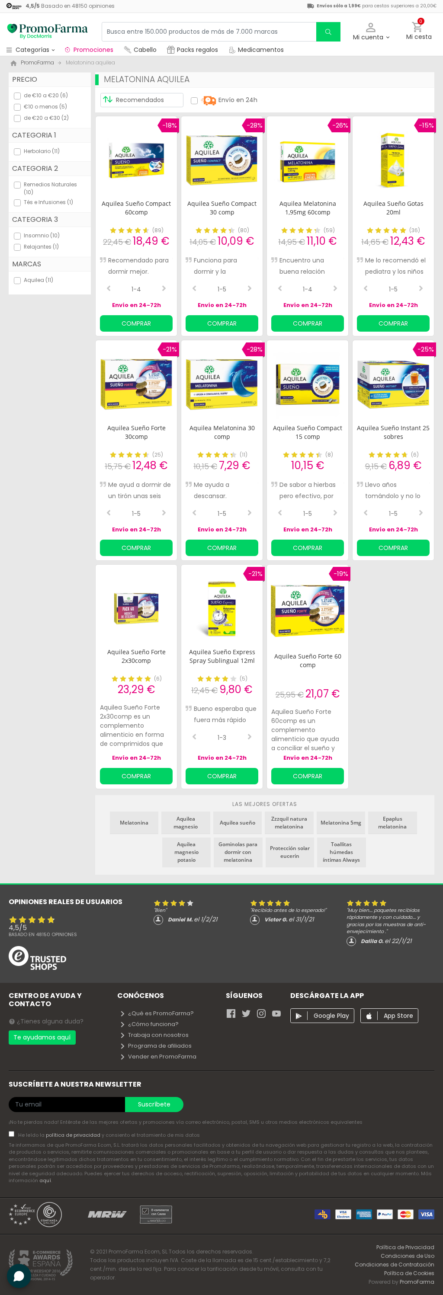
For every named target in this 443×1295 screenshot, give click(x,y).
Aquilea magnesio (185, 822)
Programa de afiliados (160, 1046)
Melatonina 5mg (341, 822)
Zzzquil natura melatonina (289, 822)
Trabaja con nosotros (158, 1035)
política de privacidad (74, 1135)
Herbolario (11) (42, 151)
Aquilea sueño (237, 822)
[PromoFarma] (47, 31)
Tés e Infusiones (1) (48, 202)
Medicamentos (260, 49)
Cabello (145, 49)
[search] (328, 32)
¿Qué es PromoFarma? (161, 1013)
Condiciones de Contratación (394, 1264)
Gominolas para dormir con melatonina (237, 852)
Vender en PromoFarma (162, 1056)
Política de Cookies (409, 1273)
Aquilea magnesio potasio (186, 852)
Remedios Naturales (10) (50, 188)
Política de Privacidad (405, 1247)
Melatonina (134, 822)
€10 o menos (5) (45, 106)
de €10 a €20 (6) (46, 95)
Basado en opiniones (43, 934)
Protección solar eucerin (290, 852)
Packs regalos (197, 49)
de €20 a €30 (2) (46, 118)
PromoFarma (417, 1281)
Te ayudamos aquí (42, 1037)
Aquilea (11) (38, 280)
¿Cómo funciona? (153, 1024)
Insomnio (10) (42, 235)
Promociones (93, 49)
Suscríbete (154, 1104)
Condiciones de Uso (407, 1256)
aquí (45, 1180)
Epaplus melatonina (392, 822)
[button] (371, 32)
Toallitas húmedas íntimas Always (341, 852)
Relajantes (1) (41, 246)
